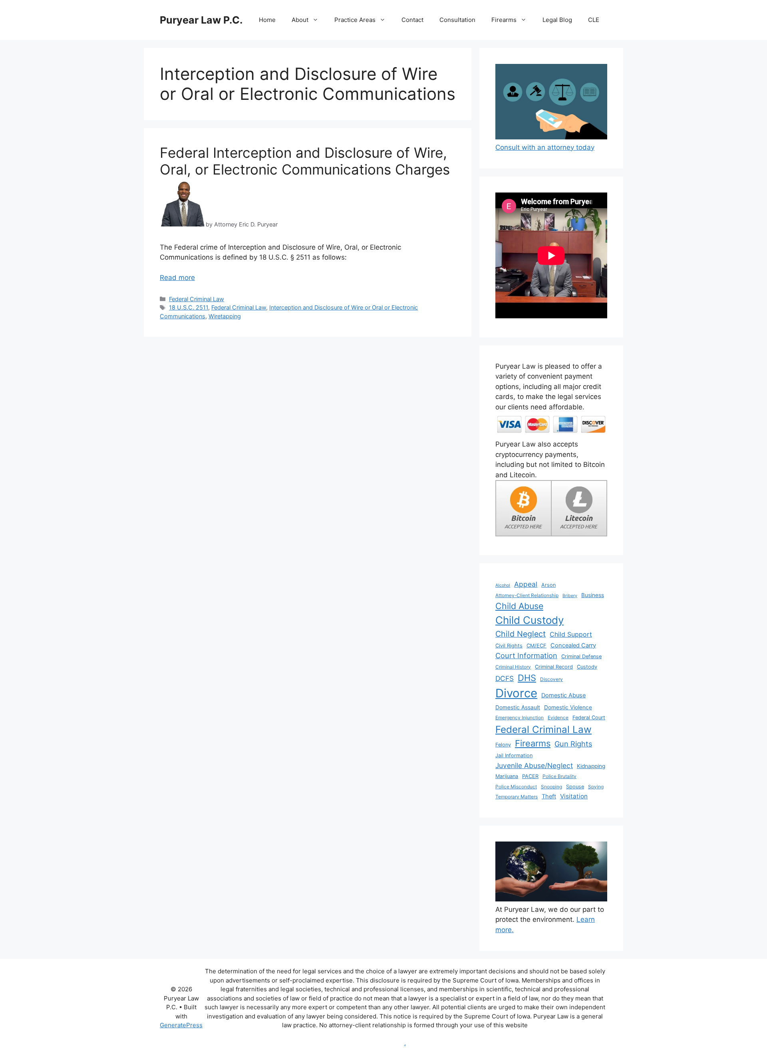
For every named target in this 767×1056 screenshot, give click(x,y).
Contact (412, 20)
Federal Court (588, 718)
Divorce (516, 693)
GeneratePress (181, 1025)
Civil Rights (509, 646)
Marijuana (506, 776)
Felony (503, 745)
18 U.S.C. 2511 (188, 307)
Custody (587, 667)
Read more (177, 278)
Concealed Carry (573, 645)
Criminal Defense (581, 656)
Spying (596, 787)
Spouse (575, 787)
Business (592, 595)
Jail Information (514, 755)
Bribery (569, 595)
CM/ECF (536, 646)
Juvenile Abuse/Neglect (534, 765)
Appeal (525, 584)
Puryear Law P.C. (201, 20)
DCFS (504, 678)
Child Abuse (519, 606)
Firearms (504, 20)
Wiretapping (225, 316)
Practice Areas (355, 20)
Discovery (551, 679)
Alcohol (502, 585)
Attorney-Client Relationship (526, 595)
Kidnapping (591, 766)
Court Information (526, 655)
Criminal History (513, 667)
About (300, 20)
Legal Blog (557, 20)
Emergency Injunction (519, 718)
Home (267, 20)
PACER (530, 776)
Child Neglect (520, 634)
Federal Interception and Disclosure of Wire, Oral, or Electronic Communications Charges (305, 161)
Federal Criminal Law (196, 299)
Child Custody (529, 620)
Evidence (558, 718)
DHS (527, 678)
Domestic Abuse (563, 695)
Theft (549, 796)
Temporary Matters (516, 797)
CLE (593, 20)
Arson (548, 585)
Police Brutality (559, 776)
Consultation (457, 20)
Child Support (571, 634)
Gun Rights (573, 743)
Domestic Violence (568, 707)
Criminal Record (554, 667)
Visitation (574, 796)
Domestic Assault (517, 707)
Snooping (551, 787)
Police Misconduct (516, 787)
